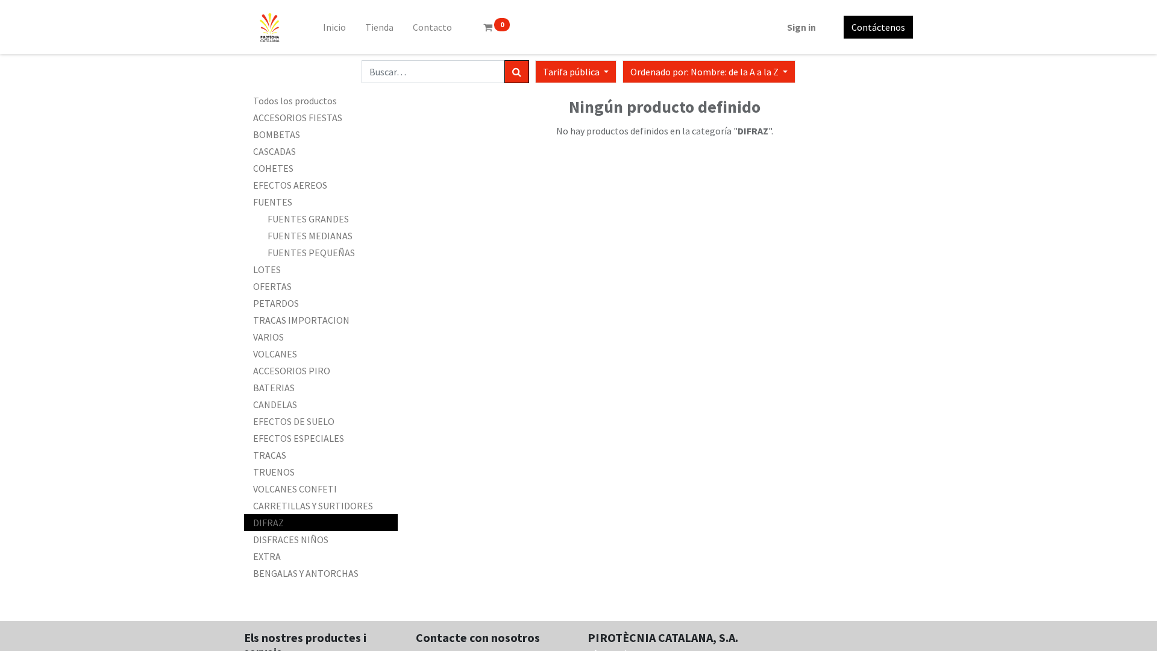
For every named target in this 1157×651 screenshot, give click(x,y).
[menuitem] (334, 27)
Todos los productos (295, 101)
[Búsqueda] (516, 71)
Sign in (801, 27)
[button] (708, 71)
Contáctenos (878, 27)
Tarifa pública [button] (572, 72)
